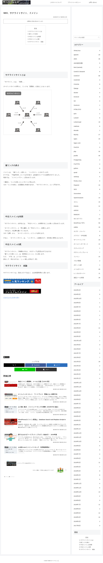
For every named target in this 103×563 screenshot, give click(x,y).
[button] (46, 369)
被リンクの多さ (33, 34)
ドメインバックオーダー (11, 297)
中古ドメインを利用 (35, 36)
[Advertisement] (35, 57)
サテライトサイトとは (35, 31)
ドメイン (7, 357)
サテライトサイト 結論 (36, 41)
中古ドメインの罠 (34, 39)
